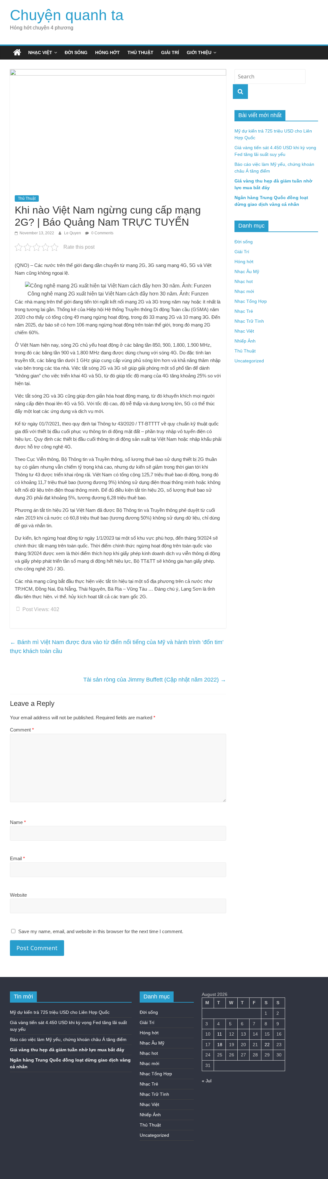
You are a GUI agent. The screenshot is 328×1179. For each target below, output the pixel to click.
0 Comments (101, 233)
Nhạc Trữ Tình (249, 321)
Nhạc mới (244, 291)
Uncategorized (249, 360)
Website (18, 895)
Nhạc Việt (40, 52)
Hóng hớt (107, 52)
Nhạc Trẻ (243, 311)
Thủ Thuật (140, 52)
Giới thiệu (199, 52)
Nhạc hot (243, 281)
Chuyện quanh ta (67, 15)
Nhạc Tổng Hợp (250, 301)
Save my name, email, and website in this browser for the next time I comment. (100, 931)
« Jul (206, 1080)
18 (219, 1044)
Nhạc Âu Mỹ (246, 271)
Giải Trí (170, 52)
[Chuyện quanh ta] (17, 52)
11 (219, 1034)
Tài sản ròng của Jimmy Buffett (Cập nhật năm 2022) (154, 679)
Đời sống (76, 52)
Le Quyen (73, 233)
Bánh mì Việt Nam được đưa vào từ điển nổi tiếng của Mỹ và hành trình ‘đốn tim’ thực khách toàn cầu (116, 647)
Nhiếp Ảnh (245, 340)
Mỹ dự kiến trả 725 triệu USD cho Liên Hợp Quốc (60, 1012)
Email (17, 858)
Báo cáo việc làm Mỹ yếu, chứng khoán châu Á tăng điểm (68, 1039)
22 (267, 1044)
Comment (22, 729)
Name (18, 822)
